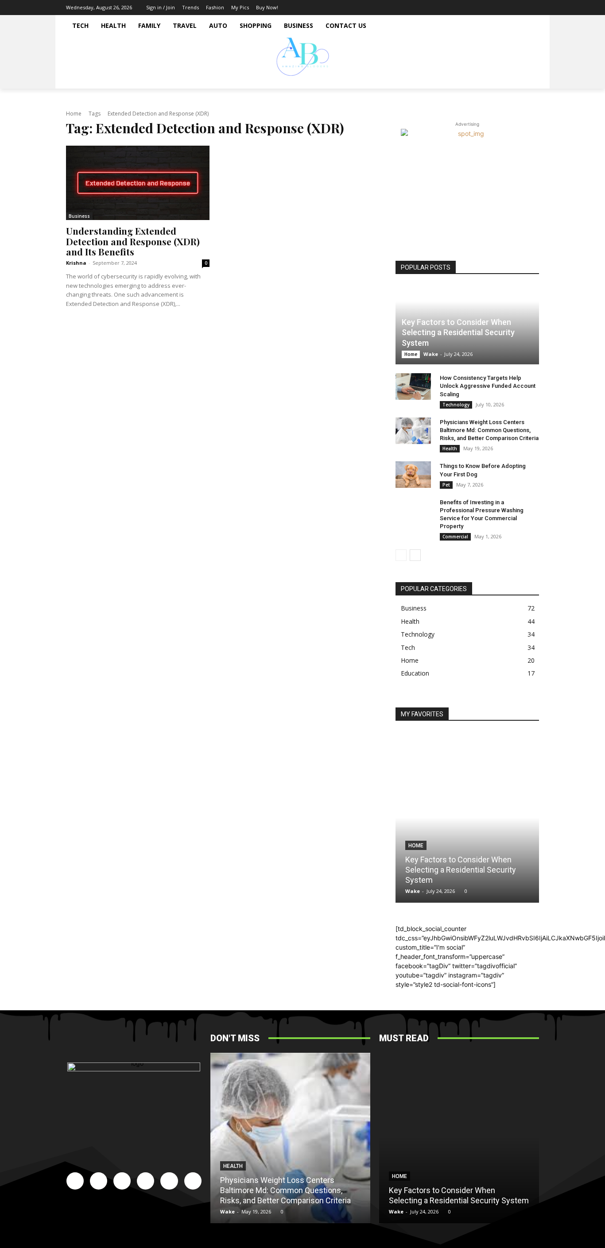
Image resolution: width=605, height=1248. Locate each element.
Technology (455, 405)
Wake (430, 354)
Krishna (76, 262)
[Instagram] (479, 7)
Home (73, 113)
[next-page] (415, 555)
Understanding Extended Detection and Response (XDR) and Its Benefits (133, 240)
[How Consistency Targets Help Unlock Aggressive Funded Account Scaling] (413, 386)
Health (449, 448)
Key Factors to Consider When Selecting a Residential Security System (458, 332)
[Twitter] (532, 7)
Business (79, 216)
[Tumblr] (519, 7)
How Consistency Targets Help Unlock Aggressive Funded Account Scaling (487, 386)
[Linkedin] (492, 7)
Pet (446, 485)
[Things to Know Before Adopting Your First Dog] (413, 474)
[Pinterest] (505, 7)
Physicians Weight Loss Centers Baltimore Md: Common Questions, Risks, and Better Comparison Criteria (489, 430)
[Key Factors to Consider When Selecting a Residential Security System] (467, 817)
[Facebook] (466, 7)
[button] (528, 78)
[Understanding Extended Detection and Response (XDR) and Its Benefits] (137, 183)
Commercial (455, 536)
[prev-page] (401, 555)
